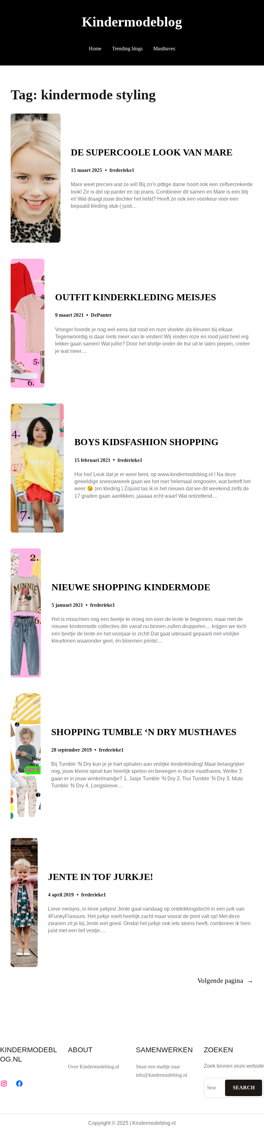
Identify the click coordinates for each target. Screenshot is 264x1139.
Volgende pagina (225, 980)
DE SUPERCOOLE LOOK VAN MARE (151, 152)
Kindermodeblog (132, 21)
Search (244, 1087)
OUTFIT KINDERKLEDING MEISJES (135, 297)
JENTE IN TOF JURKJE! (100, 877)
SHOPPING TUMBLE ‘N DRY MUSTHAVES (143, 732)
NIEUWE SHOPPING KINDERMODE (131, 587)
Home (95, 48)
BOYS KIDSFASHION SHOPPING (146, 442)
